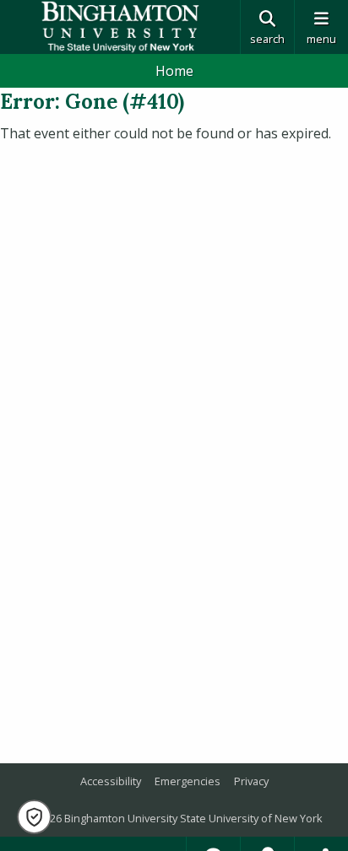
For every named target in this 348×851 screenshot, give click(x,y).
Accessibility (110, 781)
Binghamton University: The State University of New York (120, 27)
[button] (34, 817)
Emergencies (187, 781)
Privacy (251, 781)
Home (174, 71)
